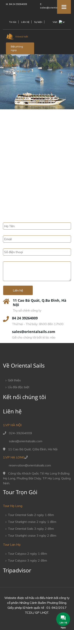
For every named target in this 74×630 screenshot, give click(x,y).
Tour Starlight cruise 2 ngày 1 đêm (32, 522)
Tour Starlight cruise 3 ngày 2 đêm (32, 535)
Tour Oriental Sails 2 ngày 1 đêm (31, 515)
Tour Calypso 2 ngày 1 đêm (27, 554)
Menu (64, 7)
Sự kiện (38, 21)
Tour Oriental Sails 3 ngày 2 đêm (31, 529)
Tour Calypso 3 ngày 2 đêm (27, 560)
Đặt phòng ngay (17, 48)
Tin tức (12, 21)
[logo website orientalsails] (17, 37)
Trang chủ (10, 71)
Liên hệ (25, 21)
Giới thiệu (14, 380)
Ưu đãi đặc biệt (18, 387)
